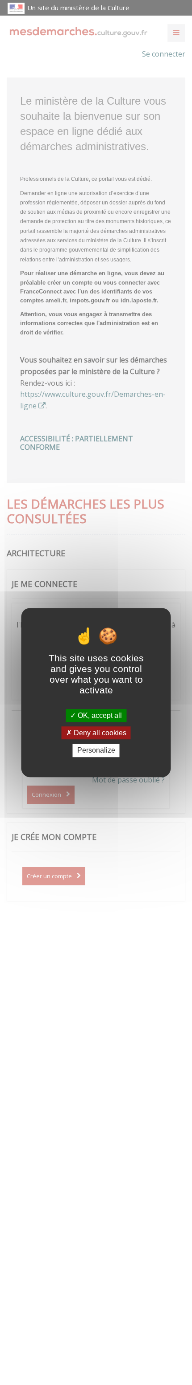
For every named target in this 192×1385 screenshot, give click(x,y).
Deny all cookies (99, 733)
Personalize (96, 750)
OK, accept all (99, 715)
